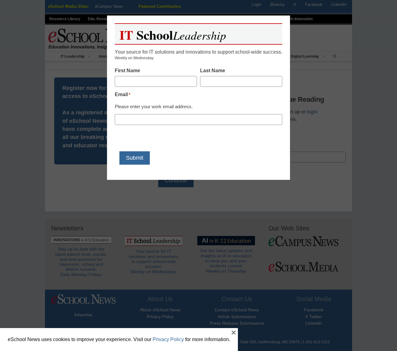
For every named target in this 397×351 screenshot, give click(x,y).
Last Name (212, 70)
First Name (127, 70)
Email (122, 94)
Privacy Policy (168, 339)
